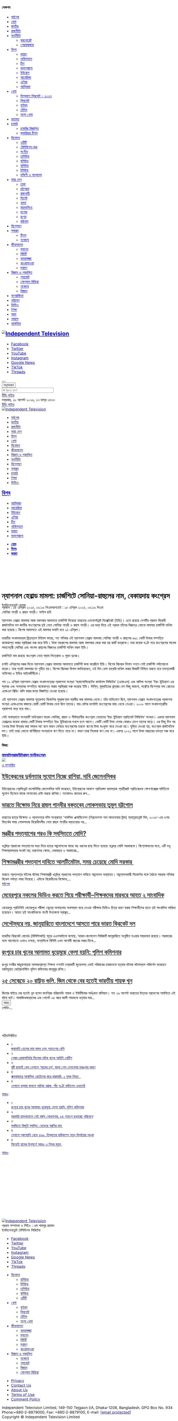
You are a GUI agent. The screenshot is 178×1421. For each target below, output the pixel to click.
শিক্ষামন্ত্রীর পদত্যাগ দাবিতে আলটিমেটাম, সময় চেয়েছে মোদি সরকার (68, 862)
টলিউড (24, 170)
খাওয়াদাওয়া (27, 263)
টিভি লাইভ (8, 395)
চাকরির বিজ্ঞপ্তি (29, 128)
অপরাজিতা (17, 295)
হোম (13, 21)
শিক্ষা (14, 309)
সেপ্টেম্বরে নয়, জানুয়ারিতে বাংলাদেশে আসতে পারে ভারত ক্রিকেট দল (68, 923)
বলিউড (24, 161)
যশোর (23, 212)
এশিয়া (23, 82)
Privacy (17, 1380)
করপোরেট (26, 40)
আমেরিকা (25, 77)
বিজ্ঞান (23, 291)
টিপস (23, 235)
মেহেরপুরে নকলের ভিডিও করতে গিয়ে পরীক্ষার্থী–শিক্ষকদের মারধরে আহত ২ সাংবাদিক (83, 895)
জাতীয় (15, 26)
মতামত (15, 119)
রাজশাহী (25, 193)
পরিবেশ (15, 300)
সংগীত (24, 151)
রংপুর (23, 216)
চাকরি (14, 123)
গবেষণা (24, 240)
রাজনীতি (16, 31)
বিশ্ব (13, 49)
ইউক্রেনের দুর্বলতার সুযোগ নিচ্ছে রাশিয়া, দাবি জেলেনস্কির (59, 776)
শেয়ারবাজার (27, 44)
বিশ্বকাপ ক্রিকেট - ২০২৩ (36, 96)
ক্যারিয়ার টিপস (29, 133)
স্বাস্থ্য (15, 230)
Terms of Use (23, 1394)
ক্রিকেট (24, 100)
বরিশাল (24, 221)
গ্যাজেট (24, 277)
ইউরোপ (24, 72)
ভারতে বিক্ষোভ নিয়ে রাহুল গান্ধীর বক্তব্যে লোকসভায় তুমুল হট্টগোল (67, 805)
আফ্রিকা (25, 86)
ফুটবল (23, 105)
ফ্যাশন (24, 249)
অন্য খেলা (26, 114)
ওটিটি (23, 142)
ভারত (23, 54)
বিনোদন (15, 137)
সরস (13, 314)
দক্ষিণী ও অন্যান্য (31, 175)
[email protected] (115, 1412)
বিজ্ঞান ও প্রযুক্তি (21, 272)
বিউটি (23, 253)
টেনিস (23, 110)
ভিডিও (15, 305)
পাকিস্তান (26, 58)
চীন (22, 63)
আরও (6, 1002)
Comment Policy (25, 1399)
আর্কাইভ (16, 323)
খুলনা (23, 202)
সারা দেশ (16, 179)
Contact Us (21, 1385)
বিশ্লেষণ (16, 226)
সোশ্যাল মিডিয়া (29, 281)
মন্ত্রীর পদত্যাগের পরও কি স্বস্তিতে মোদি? (44, 833)
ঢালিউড (24, 156)
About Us (19, 1390)
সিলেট (23, 198)
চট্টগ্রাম (24, 188)
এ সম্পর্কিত (8, 765)
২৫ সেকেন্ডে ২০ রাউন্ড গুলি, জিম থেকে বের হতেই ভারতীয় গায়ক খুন (67, 980)
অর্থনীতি (16, 35)
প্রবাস (14, 318)
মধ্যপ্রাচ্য (26, 68)
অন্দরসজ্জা (26, 258)
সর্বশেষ (15, 17)
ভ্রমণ (23, 267)
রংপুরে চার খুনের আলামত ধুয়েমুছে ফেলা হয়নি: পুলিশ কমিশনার (61, 952)
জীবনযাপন (17, 244)
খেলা (13, 91)
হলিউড (24, 165)
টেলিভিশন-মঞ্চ (28, 147)
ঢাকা (22, 184)
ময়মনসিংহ (26, 207)
